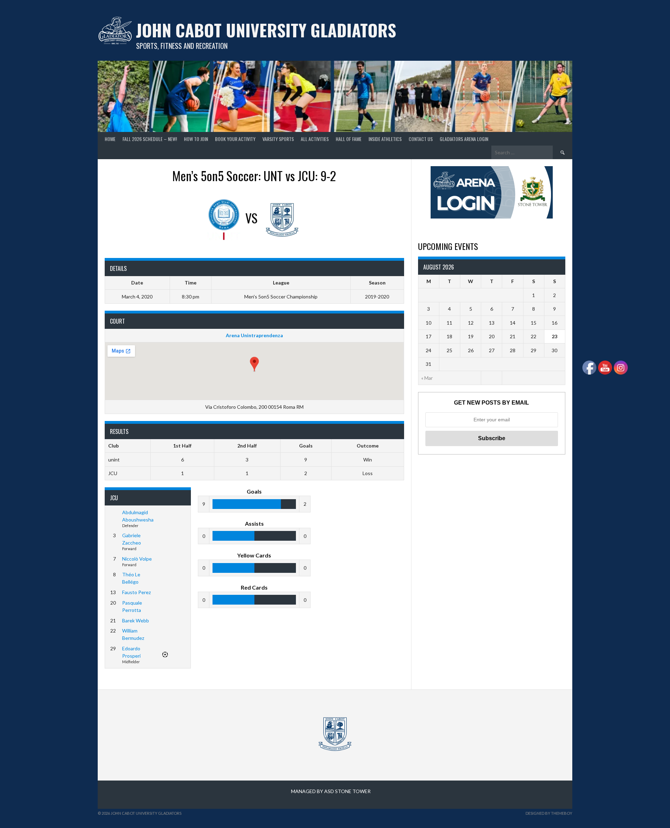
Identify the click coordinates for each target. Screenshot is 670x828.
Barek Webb (135, 620)
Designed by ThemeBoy (549, 813)
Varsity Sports (278, 138)
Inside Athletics (385, 138)
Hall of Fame (349, 138)
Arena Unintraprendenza (254, 335)
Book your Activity (235, 138)
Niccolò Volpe (137, 559)
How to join (196, 138)
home (110, 138)
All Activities (315, 138)
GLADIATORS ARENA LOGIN (464, 138)
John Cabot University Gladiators (266, 29)
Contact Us (421, 138)
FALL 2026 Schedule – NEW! (149, 138)
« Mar (427, 378)
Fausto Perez (136, 592)
